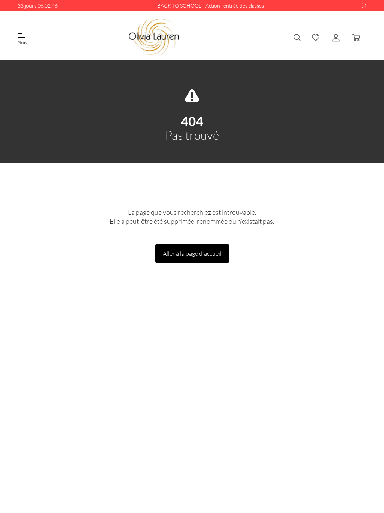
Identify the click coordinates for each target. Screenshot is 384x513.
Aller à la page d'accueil (192, 253)
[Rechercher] (297, 37)
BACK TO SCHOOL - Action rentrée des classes (210, 5)
